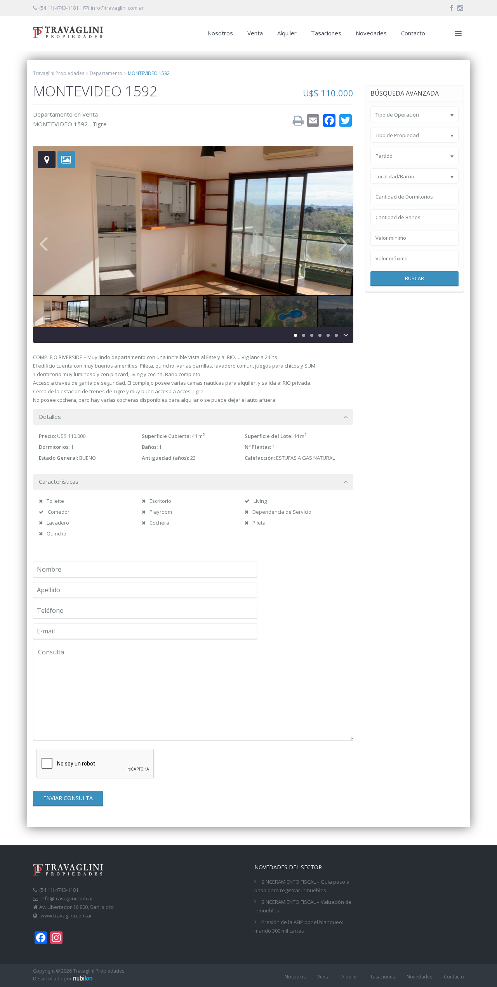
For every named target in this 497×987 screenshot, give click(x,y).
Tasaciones (326, 33)
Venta (255, 33)
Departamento (106, 73)
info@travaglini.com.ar (117, 7)
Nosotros (220, 33)
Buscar (414, 278)
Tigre (99, 124)
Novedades (371, 33)
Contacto (413, 33)
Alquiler (287, 33)
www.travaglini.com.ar (66, 915)
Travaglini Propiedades (58, 73)
